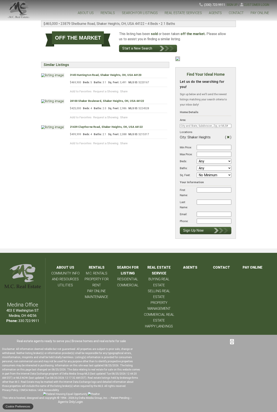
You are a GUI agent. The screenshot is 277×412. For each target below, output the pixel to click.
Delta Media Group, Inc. (93, 397)
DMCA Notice (28, 390)
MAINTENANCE (96, 297)
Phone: (184, 221)
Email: (183, 214)
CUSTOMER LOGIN (256, 4)
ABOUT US (86, 13)
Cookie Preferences (18, 406)
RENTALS (108, 13)
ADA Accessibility (48, 390)
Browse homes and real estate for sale (99, 341)
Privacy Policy (10, 390)
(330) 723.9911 (214, 5)
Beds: (183, 161)
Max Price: (186, 154)
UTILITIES (65, 285)
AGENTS (215, 13)
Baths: (184, 168)
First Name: (184, 192)
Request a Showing (105, 91)
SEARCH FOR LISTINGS (140, 13)
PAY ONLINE (260, 13)
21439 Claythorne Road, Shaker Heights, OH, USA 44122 (106, 126)
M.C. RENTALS (96, 273)
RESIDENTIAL (127, 279)
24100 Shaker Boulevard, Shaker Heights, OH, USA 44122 (107, 101)
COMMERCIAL (127, 285)
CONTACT (236, 13)
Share (124, 91)
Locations (186, 132)
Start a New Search (137, 48)
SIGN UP (232, 4)
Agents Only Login (71, 402)
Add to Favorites (81, 91)
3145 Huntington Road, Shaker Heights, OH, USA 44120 (105, 75)
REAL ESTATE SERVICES (183, 13)
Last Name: (184, 204)
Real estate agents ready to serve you (43, 341)
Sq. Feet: (185, 175)
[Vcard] (232, 341)
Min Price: (186, 147)
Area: (183, 120)
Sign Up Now (193, 230)
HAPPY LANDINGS (159, 326)
